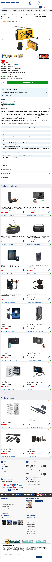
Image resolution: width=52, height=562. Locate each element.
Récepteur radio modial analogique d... (9, 389)
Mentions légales (6, 506)
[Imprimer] (4, 99)
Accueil (9, 14)
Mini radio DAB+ (30, 389)
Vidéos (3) (4, 165)
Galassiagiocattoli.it (31, 526)
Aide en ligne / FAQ (7, 464)
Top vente (14, 10)
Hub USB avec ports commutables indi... (35, 427)
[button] (9, 78)
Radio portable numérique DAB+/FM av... (35, 215)
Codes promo (5, 509)
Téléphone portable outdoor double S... (35, 331)
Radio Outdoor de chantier (6, 273)
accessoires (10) (6, 169)
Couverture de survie (5, 427)
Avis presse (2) (5, 177)
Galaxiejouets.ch (31, 519)
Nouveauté (21, 10)
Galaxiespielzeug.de (31, 517)
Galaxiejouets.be (31, 529)
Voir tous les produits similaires (6, 392)
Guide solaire (5, 513)
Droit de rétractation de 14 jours (34, 481)
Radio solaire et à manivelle (7, 244)
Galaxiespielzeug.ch (31, 520)
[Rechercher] (40, 7)
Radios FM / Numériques (39, 14)
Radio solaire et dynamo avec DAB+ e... (35, 244)
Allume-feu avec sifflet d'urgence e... (8, 456)
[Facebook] (2, 99)
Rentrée (38, 10)
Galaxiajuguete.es (31, 524)
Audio (20, 14)
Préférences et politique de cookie (9, 508)
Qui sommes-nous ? (6, 501)
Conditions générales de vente (8, 504)
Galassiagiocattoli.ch (32, 522)
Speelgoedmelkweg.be (32, 533)
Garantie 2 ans (30, 483)
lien (35, 549)
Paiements (6, 481)
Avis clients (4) (5, 173)
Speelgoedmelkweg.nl (32, 528)
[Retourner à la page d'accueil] (12, 3)
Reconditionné (30, 10)
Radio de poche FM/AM (32, 273)
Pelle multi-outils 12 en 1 (32, 456)
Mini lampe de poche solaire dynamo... (35, 302)
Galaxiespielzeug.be (31, 531)
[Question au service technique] (7, 99)
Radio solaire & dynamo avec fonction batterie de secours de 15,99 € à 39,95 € (15, 160)
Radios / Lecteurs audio (27, 14)
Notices (4, 511)
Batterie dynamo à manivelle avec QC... (9, 302)
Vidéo (44, 10)
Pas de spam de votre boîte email (34, 484)
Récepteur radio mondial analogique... (35, 360)
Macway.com (30, 535)
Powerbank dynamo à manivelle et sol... (9, 215)
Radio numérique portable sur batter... (9, 360)
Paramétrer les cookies (28, 557)
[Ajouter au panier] (23, 212)
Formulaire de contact (8, 468)
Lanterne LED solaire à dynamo (7, 331)
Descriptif (4, 109)
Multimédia (15, 14)
